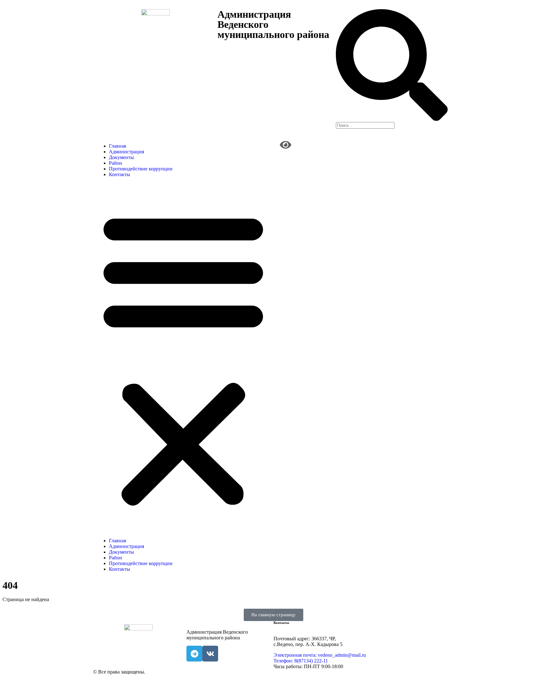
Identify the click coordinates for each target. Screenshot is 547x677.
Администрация (126, 151)
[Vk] (210, 654)
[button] (183, 357)
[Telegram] (194, 654)
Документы (121, 157)
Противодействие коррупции (141, 168)
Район (115, 163)
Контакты (119, 174)
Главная (117, 146)
